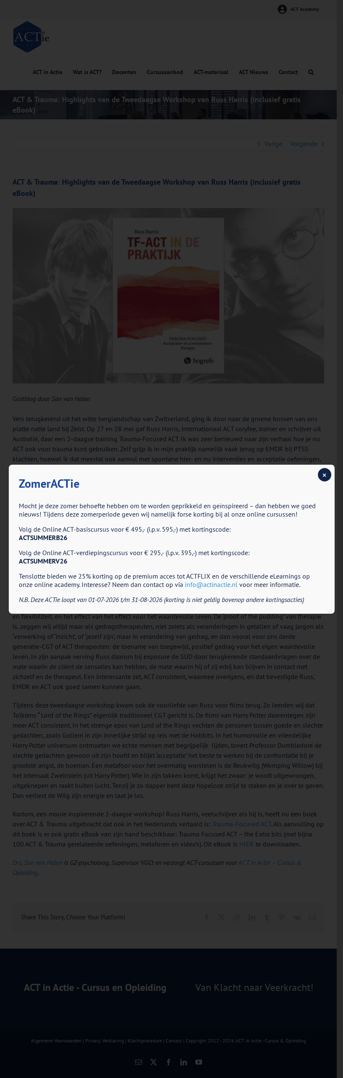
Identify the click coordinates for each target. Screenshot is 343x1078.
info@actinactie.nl (211, 584)
